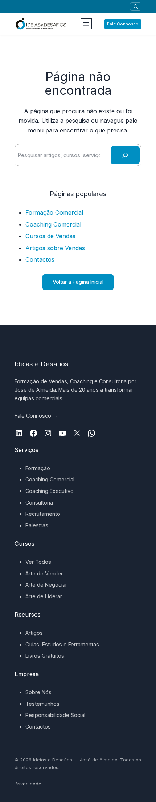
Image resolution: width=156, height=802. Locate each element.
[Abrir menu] (86, 23)
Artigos (34, 633)
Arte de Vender (44, 573)
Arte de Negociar (46, 585)
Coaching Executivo (49, 491)
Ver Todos (38, 562)
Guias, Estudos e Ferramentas (62, 644)
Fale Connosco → (36, 416)
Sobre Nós (38, 692)
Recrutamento (42, 514)
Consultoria (39, 502)
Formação (37, 468)
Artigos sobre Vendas (55, 248)
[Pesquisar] (135, 6)
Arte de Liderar (43, 596)
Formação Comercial (54, 212)
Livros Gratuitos (44, 656)
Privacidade (28, 783)
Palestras (36, 525)
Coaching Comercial (53, 224)
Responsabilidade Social (55, 715)
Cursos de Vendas (50, 236)
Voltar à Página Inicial (78, 282)
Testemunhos (42, 704)
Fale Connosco (123, 23)
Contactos (39, 259)
